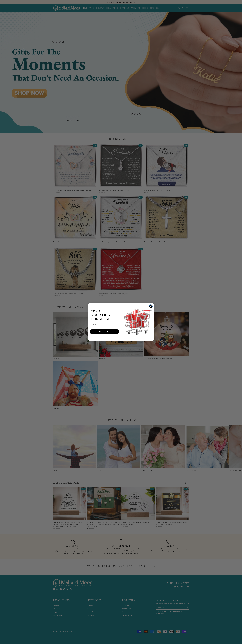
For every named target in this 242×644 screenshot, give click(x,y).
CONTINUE (104, 332)
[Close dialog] (151, 306)
